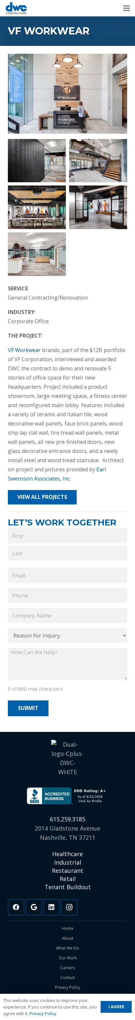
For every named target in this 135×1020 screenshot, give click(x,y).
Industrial (67, 862)
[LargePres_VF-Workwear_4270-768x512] (37, 161)
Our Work (68, 958)
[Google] (34, 907)
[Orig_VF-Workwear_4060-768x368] (37, 254)
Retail (68, 879)
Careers (67, 968)
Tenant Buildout (68, 887)
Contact (67, 977)
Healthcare (67, 854)
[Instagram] (69, 907)
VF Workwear (24, 350)
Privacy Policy (67, 987)
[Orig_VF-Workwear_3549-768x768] (37, 207)
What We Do (67, 948)
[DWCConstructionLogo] (16, 8)
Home (67, 928)
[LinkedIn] (51, 907)
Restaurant (67, 870)
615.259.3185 (67, 819)
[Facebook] (16, 907)
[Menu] (126, 8)
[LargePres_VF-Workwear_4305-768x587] (98, 161)
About (67, 938)
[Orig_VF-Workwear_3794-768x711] (98, 207)
